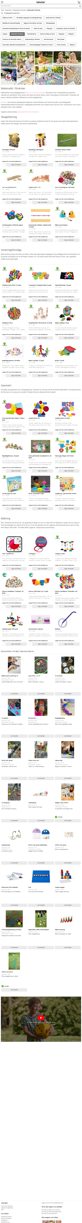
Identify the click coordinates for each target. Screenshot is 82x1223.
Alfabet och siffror (7, 17)
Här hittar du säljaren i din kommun (51, 1210)
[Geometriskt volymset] (41, 619)
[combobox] (41, 6)
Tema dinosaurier (48, 39)
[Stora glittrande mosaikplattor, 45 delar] (41, 446)
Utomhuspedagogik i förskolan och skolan (41, 45)
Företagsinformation (6, 1216)
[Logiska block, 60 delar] (67, 408)
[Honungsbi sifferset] (14, 140)
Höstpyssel (49, 28)
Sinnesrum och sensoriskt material (11, 39)
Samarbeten (4, 1220)
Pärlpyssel (71, 34)
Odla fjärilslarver (31, 34)
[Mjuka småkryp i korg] (67, 313)
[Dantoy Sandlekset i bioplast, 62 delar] (14, 581)
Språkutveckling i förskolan (32, 39)
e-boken (4, 102)
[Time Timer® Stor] (14, 544)
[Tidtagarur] (41, 544)
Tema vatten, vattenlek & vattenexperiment (14, 45)
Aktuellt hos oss (5, 1222)
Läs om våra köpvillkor (7, 1206)
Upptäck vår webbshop (7, 1208)
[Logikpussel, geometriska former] (67, 484)
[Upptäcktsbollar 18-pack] (67, 275)
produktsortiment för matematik (28, 112)
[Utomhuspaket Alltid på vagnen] (14, 215)
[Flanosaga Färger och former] (67, 446)
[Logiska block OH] (41, 408)
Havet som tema (38, 28)
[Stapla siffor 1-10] (41, 177)
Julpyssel (4, 34)
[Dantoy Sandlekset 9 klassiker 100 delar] (67, 581)
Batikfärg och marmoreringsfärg (11, 23)
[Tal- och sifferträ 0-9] (14, 177)
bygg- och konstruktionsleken (35, 93)
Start (2, 10)
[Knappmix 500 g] (14, 313)
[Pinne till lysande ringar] (41, 484)
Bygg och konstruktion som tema (33, 23)
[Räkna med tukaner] (67, 215)
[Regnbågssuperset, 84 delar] (14, 351)
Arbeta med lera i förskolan (53, 17)
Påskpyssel (61, 34)
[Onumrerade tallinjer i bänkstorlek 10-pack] (41, 215)
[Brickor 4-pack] (67, 351)
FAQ (2, 1209)
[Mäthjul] (67, 619)
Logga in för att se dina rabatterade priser (52, 1203)
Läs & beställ (14, 693)
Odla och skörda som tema (47, 34)
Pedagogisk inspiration (19, 10)
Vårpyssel (72, 45)
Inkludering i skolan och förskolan (65, 28)
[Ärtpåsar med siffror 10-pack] (14, 275)
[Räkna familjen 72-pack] (41, 351)
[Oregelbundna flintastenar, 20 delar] (41, 313)
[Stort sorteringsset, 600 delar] (67, 177)
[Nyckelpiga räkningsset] (41, 140)
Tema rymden (60, 39)
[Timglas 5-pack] (67, 544)
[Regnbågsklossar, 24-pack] (14, 446)
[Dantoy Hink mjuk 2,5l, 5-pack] (41, 581)
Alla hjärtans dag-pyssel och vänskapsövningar (29, 17)
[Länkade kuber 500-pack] (14, 619)
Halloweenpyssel (50, 23)
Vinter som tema (61, 45)
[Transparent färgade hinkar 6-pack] (41, 275)
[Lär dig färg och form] (14, 484)
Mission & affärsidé (6, 1218)
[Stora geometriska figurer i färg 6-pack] (14, 408)
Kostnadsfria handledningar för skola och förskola (16, 28)
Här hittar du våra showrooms (49, 1213)
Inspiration (8, 10)
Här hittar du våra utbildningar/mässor (51, 1211)
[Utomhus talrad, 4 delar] (67, 140)
